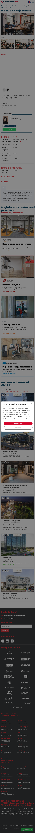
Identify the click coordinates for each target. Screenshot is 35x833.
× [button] (31, 403)
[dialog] (17, 416)
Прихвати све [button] (18, 423)
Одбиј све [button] (18, 428)
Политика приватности (9, 420)
